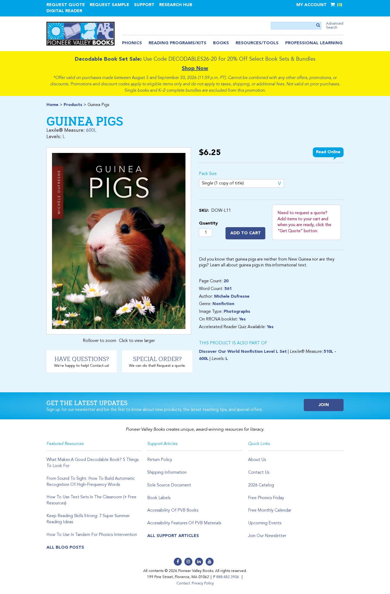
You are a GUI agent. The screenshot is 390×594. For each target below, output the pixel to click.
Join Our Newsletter (267, 536)
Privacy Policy (203, 583)
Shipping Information (167, 472)
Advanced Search (334, 25)
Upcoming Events (264, 523)
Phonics (132, 43)
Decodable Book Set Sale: (108, 59)
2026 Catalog (261, 485)
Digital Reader (64, 11)
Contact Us (258, 472)
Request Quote (65, 5)
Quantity (208, 223)
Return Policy (159, 460)
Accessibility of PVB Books (172, 510)
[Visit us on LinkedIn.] (199, 562)
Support (144, 5)
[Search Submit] (318, 26)
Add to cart (245, 233)
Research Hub (175, 5)
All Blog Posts (65, 547)
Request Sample (109, 5)
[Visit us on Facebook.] (178, 562)
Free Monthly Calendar (269, 510)
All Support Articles (173, 536)
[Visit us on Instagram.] (188, 562)
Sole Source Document (169, 485)
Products (73, 105)
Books (221, 43)
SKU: (204, 211)
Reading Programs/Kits (177, 43)
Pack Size (208, 174)
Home (52, 105)
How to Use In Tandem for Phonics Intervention (91, 535)
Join (324, 405)
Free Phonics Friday (266, 498)
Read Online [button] (328, 152)
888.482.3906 (227, 577)
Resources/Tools (257, 43)
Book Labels (158, 498)
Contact (183, 583)
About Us (257, 460)
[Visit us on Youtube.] (210, 562)
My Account (311, 5)
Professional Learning (314, 43)
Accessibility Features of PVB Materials (184, 523)
